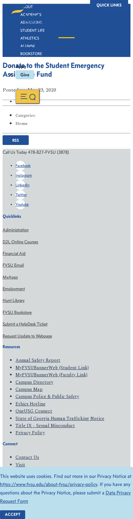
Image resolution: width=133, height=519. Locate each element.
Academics (30, 14)
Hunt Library (14, 300)
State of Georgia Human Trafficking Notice (59, 418)
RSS (15, 140)
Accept (12, 514)
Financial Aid (14, 253)
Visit (20, 464)
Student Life (32, 30)
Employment (14, 289)
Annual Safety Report (37, 360)
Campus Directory (34, 382)
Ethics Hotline (30, 404)
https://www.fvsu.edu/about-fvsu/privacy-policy (48, 484)
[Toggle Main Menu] (27, 96)
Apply (20, 66)
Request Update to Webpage (27, 336)
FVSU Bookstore (17, 312)
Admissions (31, 22)
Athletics (29, 38)
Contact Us (27, 457)
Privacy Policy (30, 432)
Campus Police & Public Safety (47, 396)
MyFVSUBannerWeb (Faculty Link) (51, 374)
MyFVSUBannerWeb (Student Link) (52, 367)
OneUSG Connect (33, 411)
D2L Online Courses (20, 242)
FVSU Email (13, 265)
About (26, 7)
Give (24, 75)
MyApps (10, 277)
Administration (16, 230)
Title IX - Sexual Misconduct (45, 425)
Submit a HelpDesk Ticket (25, 324)
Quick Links (109, 5)
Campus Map (29, 389)
